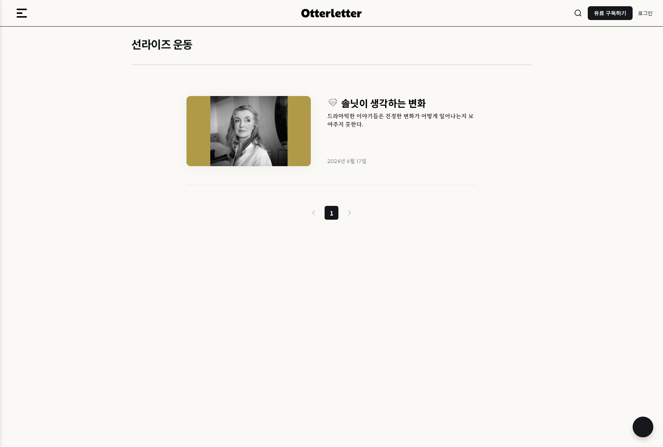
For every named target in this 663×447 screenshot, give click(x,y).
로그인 (645, 13)
